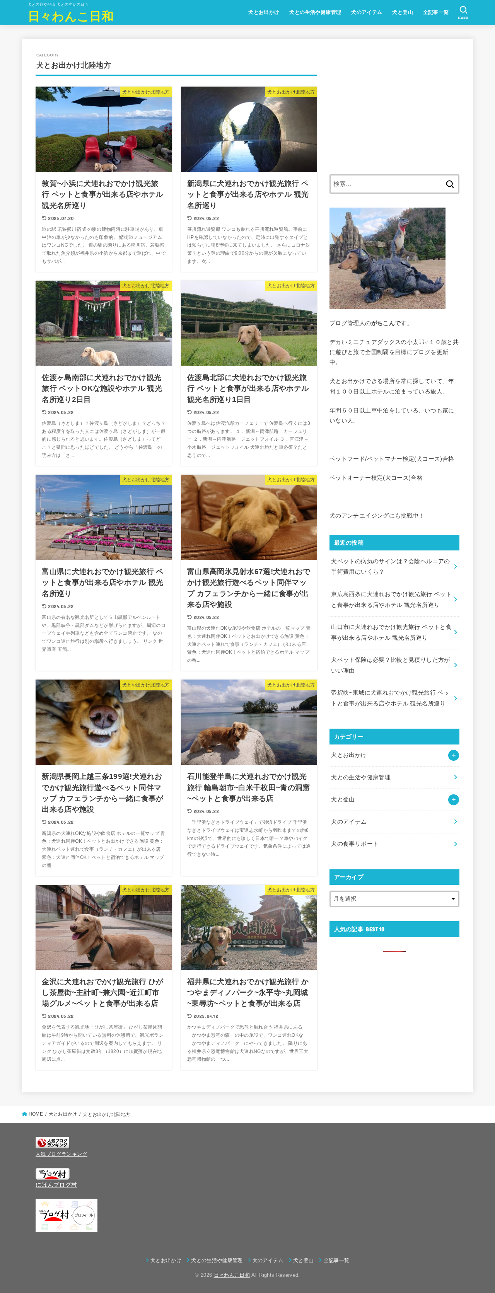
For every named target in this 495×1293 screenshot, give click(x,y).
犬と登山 (402, 12)
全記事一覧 (436, 12)
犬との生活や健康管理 (315, 12)
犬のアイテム (366, 12)
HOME (36, 1114)
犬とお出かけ (263, 12)
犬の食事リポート (355, 844)
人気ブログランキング (61, 1154)
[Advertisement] (394, 106)
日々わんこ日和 (71, 16)
